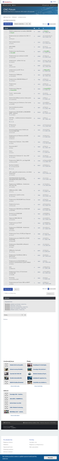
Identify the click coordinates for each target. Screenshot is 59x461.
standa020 (13, 76)
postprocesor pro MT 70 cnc (16, 70)
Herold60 (13, 52)
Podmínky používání (8, 449)
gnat (45, 277)
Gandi (12, 201)
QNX (45, 112)
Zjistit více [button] (5, 458)
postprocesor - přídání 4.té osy (17, 60)
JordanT (46, 42)
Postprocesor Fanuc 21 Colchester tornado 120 (18, 272)
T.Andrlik (13, 175)
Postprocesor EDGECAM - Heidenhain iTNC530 (19, 228)
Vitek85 (12, 274)
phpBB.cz (13, 427)
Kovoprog (11, 277)
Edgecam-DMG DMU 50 (15, 218)
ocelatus (13, 230)
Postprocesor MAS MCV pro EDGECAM (19, 209)
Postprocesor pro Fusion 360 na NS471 (19, 282)
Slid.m (12, 85)
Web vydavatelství (34, 447)
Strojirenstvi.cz (7, 2)
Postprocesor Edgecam (15, 88)
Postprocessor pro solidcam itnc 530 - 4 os (19, 36)
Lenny (45, 151)
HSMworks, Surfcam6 (14, 250)
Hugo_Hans (47, 60)
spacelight (13, 57)
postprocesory (9, 20)
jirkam (13, 126)
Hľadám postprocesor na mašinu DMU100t (20, 31)
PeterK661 (46, 271)
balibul (13, 115)
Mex (45, 98)
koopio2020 (14, 90)
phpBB (11, 426)
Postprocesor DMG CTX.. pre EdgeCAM (19, 160)
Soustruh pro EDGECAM (15, 213)
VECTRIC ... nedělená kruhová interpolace (20, 118)
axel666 (12, 104)
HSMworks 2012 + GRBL (15, 190)
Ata (45, 261)
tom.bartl (13, 132)
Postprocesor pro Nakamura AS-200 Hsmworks (18, 136)
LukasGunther (47, 35)
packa (45, 255)
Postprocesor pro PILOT (15, 223)
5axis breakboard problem (16, 107)
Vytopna (14, 258)
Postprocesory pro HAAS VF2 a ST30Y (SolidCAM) (19, 239)
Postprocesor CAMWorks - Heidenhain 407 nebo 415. (19, 184)
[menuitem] (14, 5)
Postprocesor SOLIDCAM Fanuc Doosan (19, 199)
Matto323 (13, 268)
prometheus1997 (15, 279)
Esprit (10, 65)
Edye (12, 148)
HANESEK (46, 222)
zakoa (12, 143)
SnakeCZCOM (15, 166)
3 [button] (51, 24)
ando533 (13, 219)
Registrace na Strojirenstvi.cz (36, 444)
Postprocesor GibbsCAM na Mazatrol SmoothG (19, 245)
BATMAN (13, 210)
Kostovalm (13, 66)
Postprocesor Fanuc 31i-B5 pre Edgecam (20, 233)
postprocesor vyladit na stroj (16, 195)
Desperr (13, 38)
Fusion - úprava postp (15, 93)
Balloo (12, 284)
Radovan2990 (14, 162)
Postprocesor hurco (14, 204)
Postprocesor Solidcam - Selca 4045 (18, 141)
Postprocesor (12, 84)
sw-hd (12, 181)
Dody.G (12, 32)
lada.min (13, 138)
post (10, 267)
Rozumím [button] (50, 457)
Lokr (12, 48)
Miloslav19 (46, 70)
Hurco (10, 151)
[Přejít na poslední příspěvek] (48, 31)
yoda (12, 94)
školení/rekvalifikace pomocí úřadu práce (20, 98)
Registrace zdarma (8, 442)
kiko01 (45, 238)
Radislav (46, 165)
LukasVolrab (13, 99)
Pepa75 (12, 224)
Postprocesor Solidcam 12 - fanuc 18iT (19, 155)
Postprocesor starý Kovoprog (16, 51)
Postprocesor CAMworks (15, 74)
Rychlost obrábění (14, 165)
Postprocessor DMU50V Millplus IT (18, 79)
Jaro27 (12, 235)
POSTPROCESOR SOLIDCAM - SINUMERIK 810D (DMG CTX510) (17, 178)
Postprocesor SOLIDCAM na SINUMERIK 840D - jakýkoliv (19, 112)
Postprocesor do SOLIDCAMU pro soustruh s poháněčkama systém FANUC (20, 261)
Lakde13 (13, 62)
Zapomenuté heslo (8, 447)
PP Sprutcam (12, 125)
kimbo (13, 196)
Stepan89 (13, 241)
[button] (55, 24)
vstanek (46, 244)
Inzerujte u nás (33, 442)
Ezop (13, 252)
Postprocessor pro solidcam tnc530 (18, 56)
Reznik (46, 141)
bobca (12, 43)
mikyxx (46, 56)
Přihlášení (5, 444)
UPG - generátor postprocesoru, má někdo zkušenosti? (20, 172)
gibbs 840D (12, 46)
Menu (53, 2)
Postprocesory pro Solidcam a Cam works (20, 102)
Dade (13, 108)
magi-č (12, 247)
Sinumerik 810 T (13, 146)
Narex (13, 80)
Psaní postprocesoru (14, 42)
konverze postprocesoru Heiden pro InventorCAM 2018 (18, 130)
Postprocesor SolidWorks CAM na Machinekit (18, 255)
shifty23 (12, 71)
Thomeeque (47, 125)
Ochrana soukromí (7, 451)
